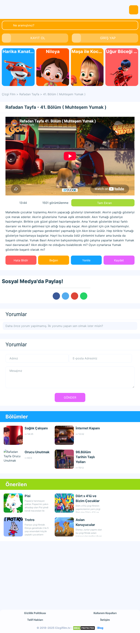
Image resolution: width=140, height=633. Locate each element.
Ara (7, 25)
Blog (100, 628)
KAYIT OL (37, 38)
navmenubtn (133, 9)
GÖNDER (70, 397)
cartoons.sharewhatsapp (83, 296)
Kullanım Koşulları (105, 613)
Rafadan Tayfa (29, 94)
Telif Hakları (35, 620)
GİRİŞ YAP (108, 38)
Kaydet (119, 260)
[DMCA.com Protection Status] (84, 628)
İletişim (105, 620)
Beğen (53, 260)
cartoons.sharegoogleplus (74, 296)
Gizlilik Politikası (35, 613)
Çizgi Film (70, 9)
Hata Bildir (21, 260)
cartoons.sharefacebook (56, 296)
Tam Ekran (104, 203)
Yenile (86, 260)
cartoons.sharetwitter (65, 296)
